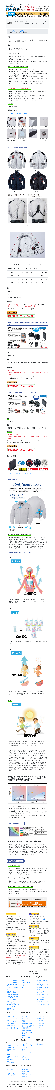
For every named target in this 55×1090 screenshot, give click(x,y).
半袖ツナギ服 (40, 998)
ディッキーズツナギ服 (43, 1004)
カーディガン (25, 1057)
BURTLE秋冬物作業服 (12, 994)
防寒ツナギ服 (40, 999)
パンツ (23, 989)
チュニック (25, 1049)
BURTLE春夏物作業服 (12, 996)
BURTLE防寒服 (11, 1003)
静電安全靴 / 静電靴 (27, 1023)
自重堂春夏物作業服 (12, 992)
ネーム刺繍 (10, 1069)
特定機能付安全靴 (26, 1030)
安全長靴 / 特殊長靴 (27, 1032)
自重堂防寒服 (10, 1001)
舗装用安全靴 (25, 1028)
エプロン (9, 1008)
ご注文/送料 (25, 1069)
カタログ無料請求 (11, 1075)
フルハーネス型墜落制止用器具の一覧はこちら (21, 113)
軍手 (8, 1057)
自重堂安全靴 (10, 1020)
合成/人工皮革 (10, 1063)
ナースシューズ (26, 1059)
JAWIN (28, 31)
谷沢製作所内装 (11, 1047)
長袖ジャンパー (26, 980)
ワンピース (25, 1047)
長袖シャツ (25, 984)
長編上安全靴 (25, 1020)
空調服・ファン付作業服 (18, 31)
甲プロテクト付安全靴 (28, 1025)
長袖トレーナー (41, 1027)
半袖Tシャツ (40, 1023)
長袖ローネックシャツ (43, 1025)
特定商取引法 (25, 1071)
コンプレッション (42, 1016)
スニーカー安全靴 (26, 1037)
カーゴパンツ (25, 987)
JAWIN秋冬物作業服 (12, 980)
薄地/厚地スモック (11, 1010)
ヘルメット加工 (11, 1073)
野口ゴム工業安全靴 (12, 1018)
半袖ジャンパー (26, 982)
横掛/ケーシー (25, 1051)
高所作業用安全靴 (26, 1027)
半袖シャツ (25, 986)
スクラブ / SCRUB (27, 1044)
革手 (8, 1061)
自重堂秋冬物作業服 (12, 991)
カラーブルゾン (11, 1006)
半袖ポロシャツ (41, 1020)
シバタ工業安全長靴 (12, 1022)
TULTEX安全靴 (10, 1023)
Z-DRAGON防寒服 (11, 999)
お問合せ (24, 1076)
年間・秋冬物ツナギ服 (43, 994)
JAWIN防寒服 (10, 998)
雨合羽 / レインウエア (12, 1056)
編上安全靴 (25, 1018)
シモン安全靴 (10, 1016)
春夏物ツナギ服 (41, 996)
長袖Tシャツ (40, 1022)
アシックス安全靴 (11, 1030)
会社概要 (24, 1073)
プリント (9, 1071)
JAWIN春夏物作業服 (12, 982)
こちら (22, 927)
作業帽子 (9, 1054)
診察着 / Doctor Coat (27, 1045)
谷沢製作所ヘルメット (12, 1045)
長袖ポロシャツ (41, 1018)
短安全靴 (24, 1016)
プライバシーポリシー (28, 1075)
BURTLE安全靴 (11, 1025)
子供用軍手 (10, 1059)
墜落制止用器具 (11, 1049)
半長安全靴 (25, 1022)
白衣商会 (10, 23)
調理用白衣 (40, 1044)
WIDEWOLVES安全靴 (12, 1028)
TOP (9, 31)
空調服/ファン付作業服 (13, 1004)
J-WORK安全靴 (11, 1027)
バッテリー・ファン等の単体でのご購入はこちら (19, 473)
